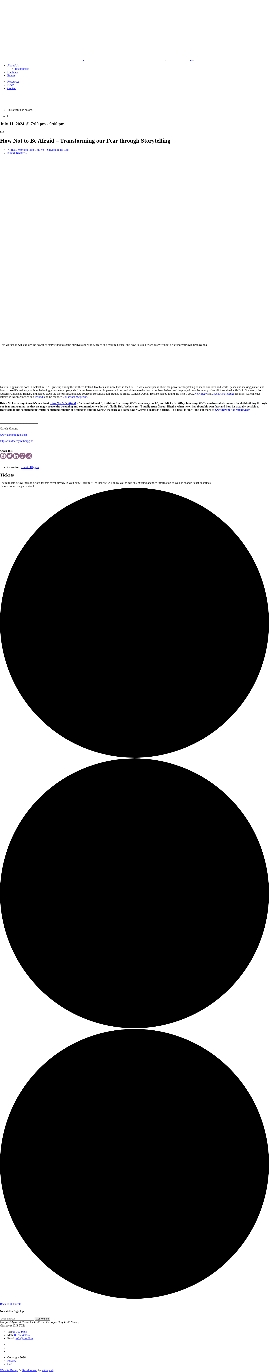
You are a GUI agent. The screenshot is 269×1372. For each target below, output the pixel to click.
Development (29, 1370)
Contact (11, 88)
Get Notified (42, 1318)
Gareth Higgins (30, 467)
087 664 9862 (22, 1335)
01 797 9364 (19, 1331)
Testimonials (22, 68)
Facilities (12, 72)
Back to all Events (10, 1304)
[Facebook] (3, 456)
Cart (9, 1364)
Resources (13, 81)
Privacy (11, 1360)
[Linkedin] (16, 456)
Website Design (9, 1370)
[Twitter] (9, 456)
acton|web (47, 1370)
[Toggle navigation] (192, 60)
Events (11, 75)
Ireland (39, 396)
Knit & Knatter (17, 153)
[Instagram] (29, 456)
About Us (13, 65)
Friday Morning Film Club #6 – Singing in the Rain (38, 149)
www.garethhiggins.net (13, 434)
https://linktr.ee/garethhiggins (16, 441)
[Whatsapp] (22, 456)
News (10, 84)
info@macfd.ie (24, 1338)
